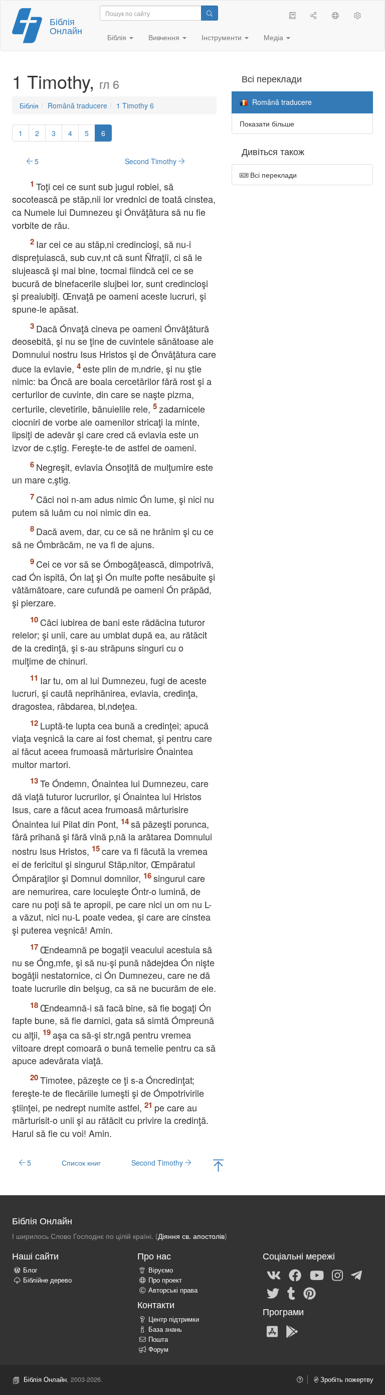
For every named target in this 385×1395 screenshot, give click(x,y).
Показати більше (267, 123)
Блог (30, 1270)
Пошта (158, 1339)
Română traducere (77, 105)
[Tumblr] (291, 1293)
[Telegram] (356, 1274)
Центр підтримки (173, 1319)
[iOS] (272, 1331)
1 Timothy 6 (135, 105)
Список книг (81, 1163)
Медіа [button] (274, 37)
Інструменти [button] (223, 37)
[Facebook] (295, 1274)
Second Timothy (151, 161)
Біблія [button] (117, 37)
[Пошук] (209, 13)
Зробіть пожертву (345, 1379)
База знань (165, 1329)
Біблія (29, 105)
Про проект (165, 1280)
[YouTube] (317, 1274)
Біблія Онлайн (66, 26)
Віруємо (160, 1270)
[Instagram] (337, 1274)
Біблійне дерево (47, 1280)
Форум (158, 1349)
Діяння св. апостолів (191, 1236)
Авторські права (173, 1290)
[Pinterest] (309, 1293)
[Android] (292, 1331)
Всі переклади (272, 175)
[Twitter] (273, 1293)
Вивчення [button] (164, 37)
